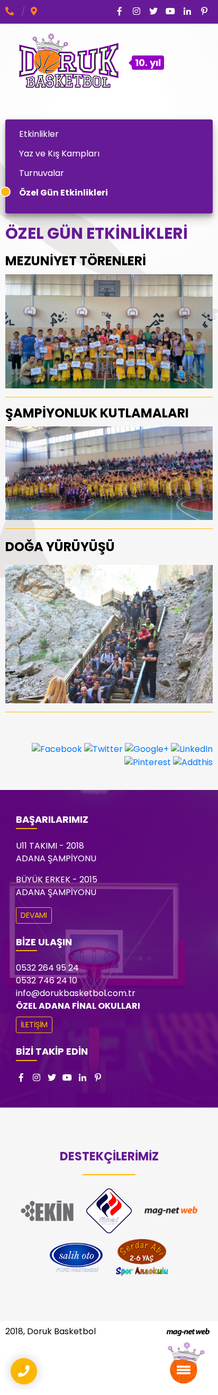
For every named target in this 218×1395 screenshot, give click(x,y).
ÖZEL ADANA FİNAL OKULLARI (78, 1006)
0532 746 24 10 (46, 980)
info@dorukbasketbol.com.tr (75, 993)
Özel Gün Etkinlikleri (63, 193)
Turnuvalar (41, 173)
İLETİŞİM (34, 1024)
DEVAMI (34, 915)
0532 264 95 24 (47, 968)
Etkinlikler (39, 134)
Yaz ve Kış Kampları (59, 153)
